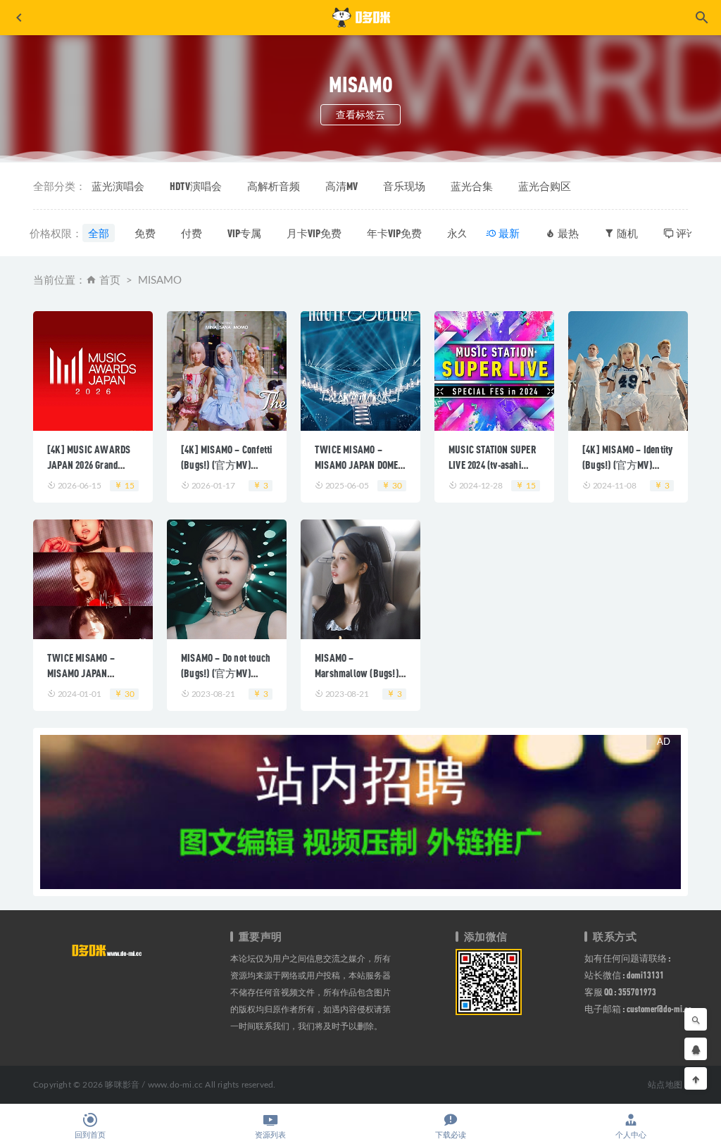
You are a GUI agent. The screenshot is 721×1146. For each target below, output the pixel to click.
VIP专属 (244, 233)
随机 (626, 233)
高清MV (341, 186)
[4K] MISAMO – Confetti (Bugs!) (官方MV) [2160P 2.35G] (226, 464)
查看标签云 (360, 114)
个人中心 (630, 1135)
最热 (567, 233)
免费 (145, 233)
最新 (508, 233)
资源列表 (270, 1135)
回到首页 (90, 1135)
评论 (685, 233)
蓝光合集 (472, 186)
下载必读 (450, 1135)
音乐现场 (404, 186)
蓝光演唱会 (118, 186)
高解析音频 (273, 186)
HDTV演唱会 (196, 186)
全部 (98, 233)
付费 (191, 233)
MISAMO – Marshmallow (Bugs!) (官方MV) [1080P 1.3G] (360, 673)
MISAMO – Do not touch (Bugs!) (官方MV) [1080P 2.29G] (225, 673)
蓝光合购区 (544, 186)
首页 (109, 280)
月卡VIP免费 (314, 233)
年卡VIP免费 (394, 233)
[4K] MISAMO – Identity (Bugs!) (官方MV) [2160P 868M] (627, 464)
